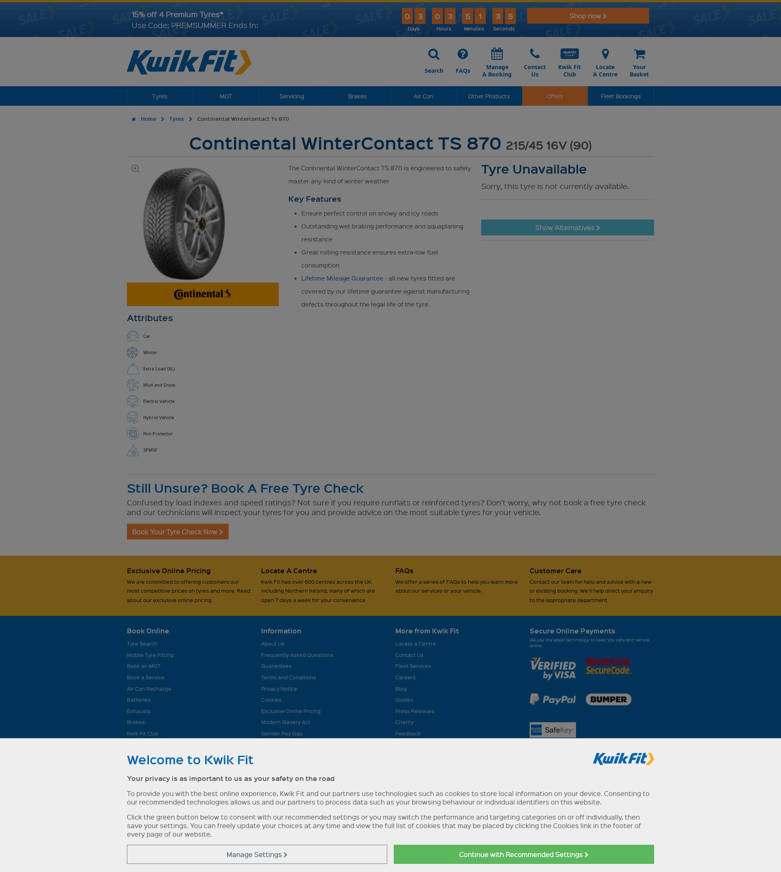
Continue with (522, 854)
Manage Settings (255, 854)
